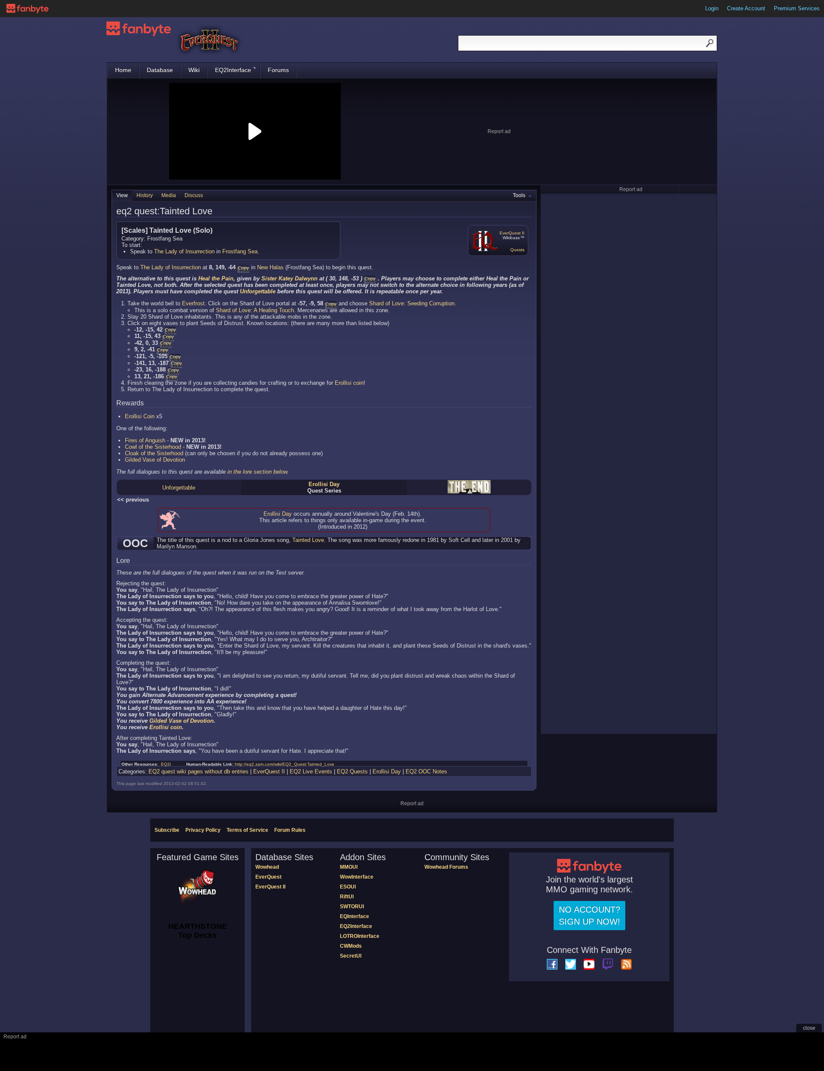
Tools (519, 195)
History (144, 195)
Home (123, 70)
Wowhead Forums (446, 867)
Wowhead (267, 867)
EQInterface (354, 916)
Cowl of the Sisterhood (153, 447)
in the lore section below (257, 472)
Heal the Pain (215, 278)
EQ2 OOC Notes (426, 771)
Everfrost (193, 303)
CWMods (351, 946)
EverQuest (268, 877)
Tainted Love (308, 540)
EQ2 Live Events (311, 771)
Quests (517, 249)
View (122, 195)
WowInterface (356, 877)
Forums (278, 70)
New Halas (270, 267)
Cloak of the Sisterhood (154, 453)
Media (168, 195)
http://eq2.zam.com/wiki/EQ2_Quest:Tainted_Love (284, 764)
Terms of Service (247, 830)
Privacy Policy (203, 830)
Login (711, 8)
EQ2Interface (233, 70)
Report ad (499, 131)
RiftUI (347, 897)
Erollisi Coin (139, 416)
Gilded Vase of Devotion (155, 459)
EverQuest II (512, 233)
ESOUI (348, 887)
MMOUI (348, 867)
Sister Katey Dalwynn (289, 278)
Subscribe (166, 830)
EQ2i (166, 764)
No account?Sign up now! (589, 915)
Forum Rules (290, 830)
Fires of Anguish (145, 440)
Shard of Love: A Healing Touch (255, 310)
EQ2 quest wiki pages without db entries (198, 771)
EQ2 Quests (352, 771)
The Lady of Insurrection (184, 251)
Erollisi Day (324, 484)
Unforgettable (258, 291)
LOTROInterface (359, 936)
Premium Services (797, 8)
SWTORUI (352, 907)
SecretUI (350, 956)
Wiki (194, 70)
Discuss (194, 195)
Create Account (746, 8)
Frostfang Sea (240, 251)
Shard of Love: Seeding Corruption (411, 303)
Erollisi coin (349, 383)
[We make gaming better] (27, 8)
